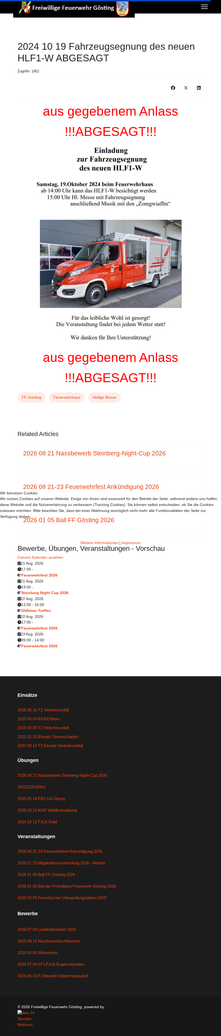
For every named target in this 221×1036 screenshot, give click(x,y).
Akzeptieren (31, 532)
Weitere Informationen (99, 543)
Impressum (131, 543)
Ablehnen (90, 532)
